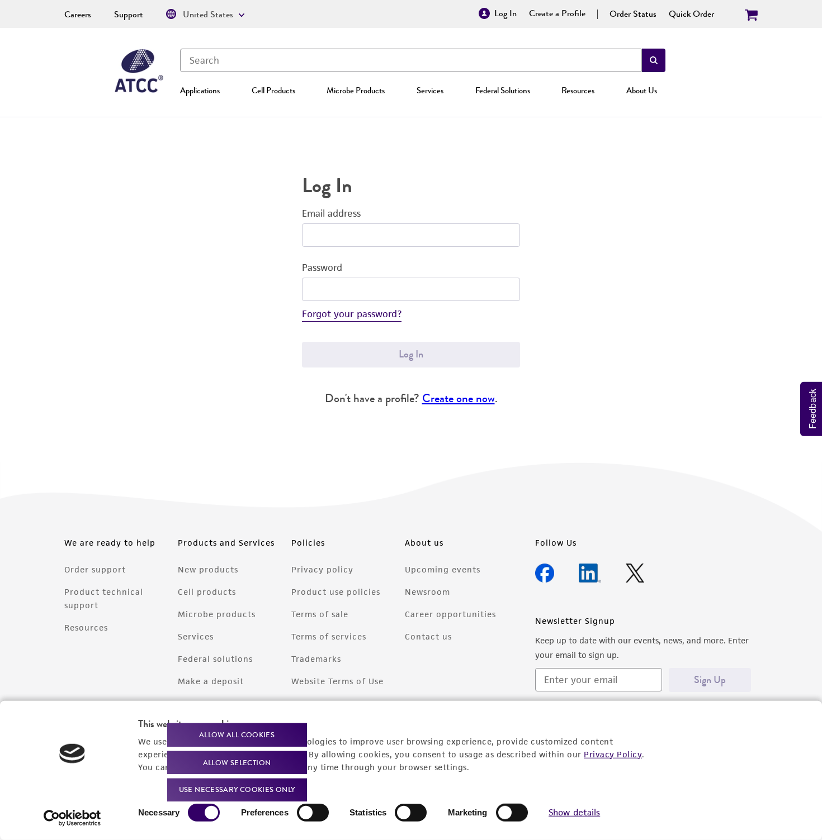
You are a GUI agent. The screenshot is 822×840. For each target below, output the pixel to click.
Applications (200, 90)
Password (322, 267)
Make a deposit (211, 681)
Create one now (458, 398)
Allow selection (237, 762)
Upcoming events (442, 569)
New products (208, 569)
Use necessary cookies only (237, 789)
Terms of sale (319, 614)
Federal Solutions (502, 90)
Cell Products (273, 90)
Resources (577, 90)
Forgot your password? (351, 314)
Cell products (207, 591)
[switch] (313, 813)
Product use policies (335, 591)
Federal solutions (215, 658)
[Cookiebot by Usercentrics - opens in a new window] (72, 818)
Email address (331, 213)
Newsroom (427, 591)
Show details (574, 812)
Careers (77, 14)
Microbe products (217, 614)
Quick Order (691, 14)
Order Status (633, 14)
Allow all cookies (237, 734)
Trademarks (316, 658)
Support (128, 14)
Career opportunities (450, 614)
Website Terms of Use (337, 681)
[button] (653, 60)
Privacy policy (322, 569)
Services (430, 90)
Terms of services (328, 636)
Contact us (428, 636)
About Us (641, 90)
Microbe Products (356, 90)
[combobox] (411, 60)
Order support (95, 569)
